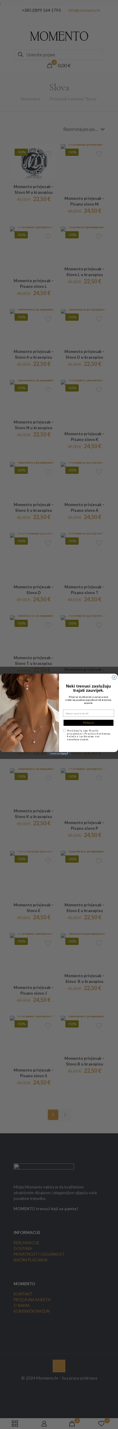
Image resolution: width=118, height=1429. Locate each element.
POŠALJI (88, 722)
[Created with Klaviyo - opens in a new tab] (59, 754)
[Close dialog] (114, 677)
